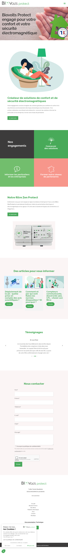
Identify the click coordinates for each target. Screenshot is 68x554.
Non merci (7, 545)
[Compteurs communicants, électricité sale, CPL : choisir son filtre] (55, 282)
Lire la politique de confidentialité (13, 539)
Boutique (33, 515)
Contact (33, 513)
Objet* (16, 424)
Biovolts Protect (33, 505)
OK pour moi (30, 545)
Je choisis (19, 545)
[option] (34, 346)
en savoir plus (13, 118)
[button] (3, 551)
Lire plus (9, 304)
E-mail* (17, 415)
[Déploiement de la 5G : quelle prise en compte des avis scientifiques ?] (13, 282)
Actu (33, 511)
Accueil (33, 503)
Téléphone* (18, 407)
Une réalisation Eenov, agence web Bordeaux (37, 545)
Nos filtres (33, 507)
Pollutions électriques (33, 509)
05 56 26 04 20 (35, 495)
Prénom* (17, 398)
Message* (17, 432)
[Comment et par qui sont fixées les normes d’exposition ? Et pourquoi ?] (34, 282)
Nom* (16, 390)
